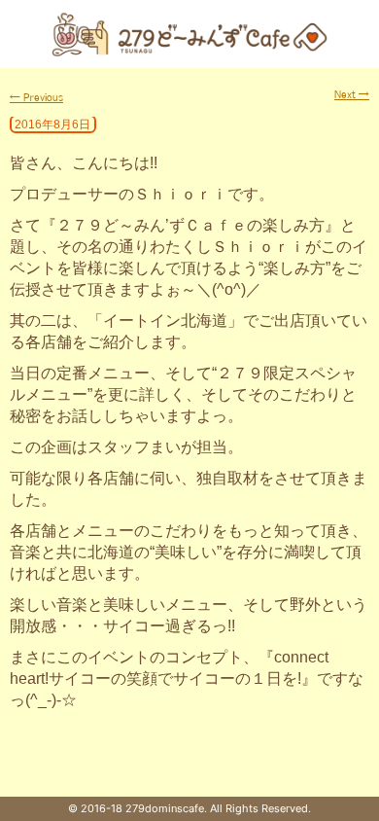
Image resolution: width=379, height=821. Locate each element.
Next (351, 94)
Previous (36, 97)
